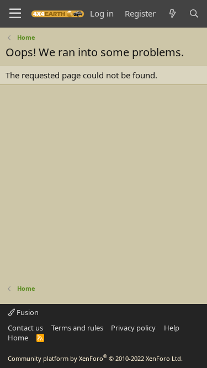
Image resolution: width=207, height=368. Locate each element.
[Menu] (15, 14)
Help (171, 328)
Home (18, 338)
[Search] (194, 13)
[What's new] (172, 13)
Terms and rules (77, 328)
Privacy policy (133, 328)
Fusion (27, 312)
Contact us (25, 328)
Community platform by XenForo (95, 358)
